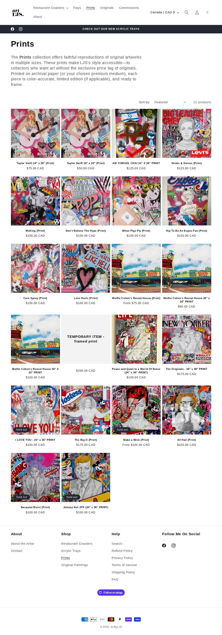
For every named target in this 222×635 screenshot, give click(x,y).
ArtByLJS (116, 627)
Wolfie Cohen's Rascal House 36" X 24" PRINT (35, 370)
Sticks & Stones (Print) (187, 163)
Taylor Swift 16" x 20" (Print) (86, 163)
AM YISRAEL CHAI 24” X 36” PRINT (136, 163)
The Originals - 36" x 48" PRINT (186, 368)
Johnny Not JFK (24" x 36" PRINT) (85, 507)
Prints (65, 558)
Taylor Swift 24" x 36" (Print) (35, 163)
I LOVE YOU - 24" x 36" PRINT (35, 439)
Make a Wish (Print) (136, 439)
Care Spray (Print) (35, 298)
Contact (17, 551)
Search (117, 543)
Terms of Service (124, 565)
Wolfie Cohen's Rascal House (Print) (136, 298)
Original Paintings (74, 565)
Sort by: (144, 102)
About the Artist (22, 543)
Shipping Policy (123, 572)
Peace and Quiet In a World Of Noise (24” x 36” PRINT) (136, 370)
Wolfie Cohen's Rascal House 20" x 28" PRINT (186, 300)
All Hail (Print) (186, 439)
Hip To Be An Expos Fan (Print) (186, 230)
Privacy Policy (122, 558)
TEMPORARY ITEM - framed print (85, 339)
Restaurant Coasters (76, 543)
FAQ (115, 579)
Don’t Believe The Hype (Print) (86, 230)
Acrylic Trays (71, 551)
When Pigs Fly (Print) (136, 230)
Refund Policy (122, 551)
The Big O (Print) (86, 439)
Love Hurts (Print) (86, 298)
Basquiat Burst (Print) (35, 507)
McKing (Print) (35, 230)
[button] (50, 7)
